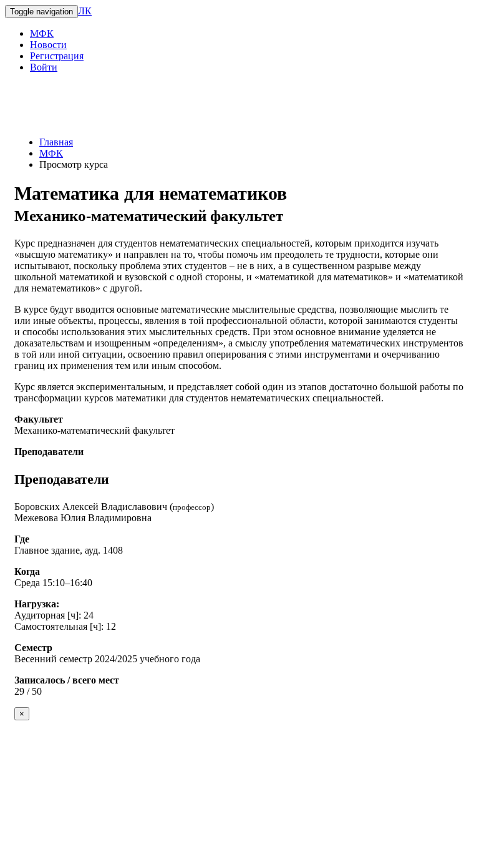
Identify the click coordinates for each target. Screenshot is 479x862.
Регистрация (57, 56)
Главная (56, 142)
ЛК (85, 11)
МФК (42, 33)
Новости (48, 44)
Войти (43, 67)
